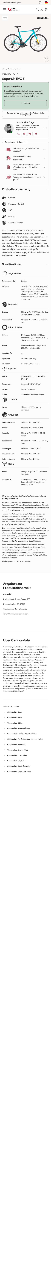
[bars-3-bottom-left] (5, 9)
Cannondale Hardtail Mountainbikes (21, 733)
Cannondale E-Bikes (15, 723)
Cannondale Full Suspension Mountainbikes (25, 739)
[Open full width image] (46, 59)
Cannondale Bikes (14, 717)
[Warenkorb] (46, 9)
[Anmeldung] (41, 9)
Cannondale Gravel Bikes (17, 750)
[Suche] (37, 9)
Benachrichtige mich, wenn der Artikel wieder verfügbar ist (25, 114)
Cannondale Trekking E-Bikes (19, 771)
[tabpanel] (25, 39)
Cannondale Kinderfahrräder (19, 766)
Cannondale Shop (14, 712)
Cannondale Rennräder (16, 744)
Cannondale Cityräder (16, 760)
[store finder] (40, 2)
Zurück (27, 103)
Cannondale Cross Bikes (17, 755)
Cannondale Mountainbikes (18, 728)
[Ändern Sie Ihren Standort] (46, 2)
